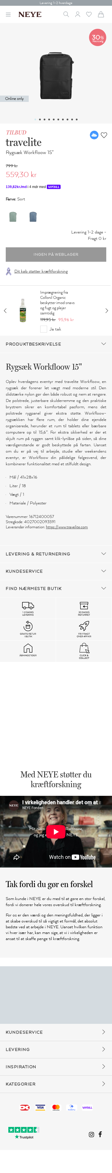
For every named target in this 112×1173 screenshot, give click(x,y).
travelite (23, 142)
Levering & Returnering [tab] (38, 554)
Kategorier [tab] (21, 1084)
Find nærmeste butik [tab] (34, 588)
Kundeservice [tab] (24, 571)
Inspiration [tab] (21, 1066)
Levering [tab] (18, 1049)
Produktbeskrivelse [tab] (33, 344)
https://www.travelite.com (67, 527)
